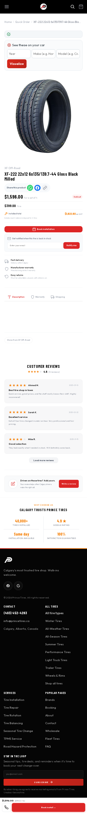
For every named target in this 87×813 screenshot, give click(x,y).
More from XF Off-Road (18, 340)
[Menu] (7, 7)
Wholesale (52, 731)
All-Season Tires (56, 636)
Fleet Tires (52, 738)
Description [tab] (18, 297)
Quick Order (22, 22)
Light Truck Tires (56, 660)
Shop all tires (53, 683)
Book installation (46, 229)
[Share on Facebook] (37, 188)
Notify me (71, 245)
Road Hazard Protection (20, 746)
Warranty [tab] (40, 297)
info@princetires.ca (16, 621)
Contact (50, 723)
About (49, 715)
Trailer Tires (53, 668)
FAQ (48, 746)
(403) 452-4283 (15, 613)
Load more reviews (43, 460)
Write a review (69, 483)
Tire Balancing (13, 723)
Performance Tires (57, 652)
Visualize (17, 64)
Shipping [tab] (60, 297)
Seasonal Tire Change (18, 731)
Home (8, 22)
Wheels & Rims (55, 675)
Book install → (48, 807)
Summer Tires (54, 644)
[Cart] (81, 6)
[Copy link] (45, 188)
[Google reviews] (18, 585)
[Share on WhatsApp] (30, 188)
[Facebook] (8, 585)
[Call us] (6, 807)
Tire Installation (14, 699)
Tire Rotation (12, 715)
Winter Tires (53, 621)
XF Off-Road (12, 168)
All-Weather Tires (57, 628)
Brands (50, 699)
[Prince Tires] (43, 6)
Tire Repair (11, 707)
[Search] (72, 7)
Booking (50, 707)
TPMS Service (13, 738)
